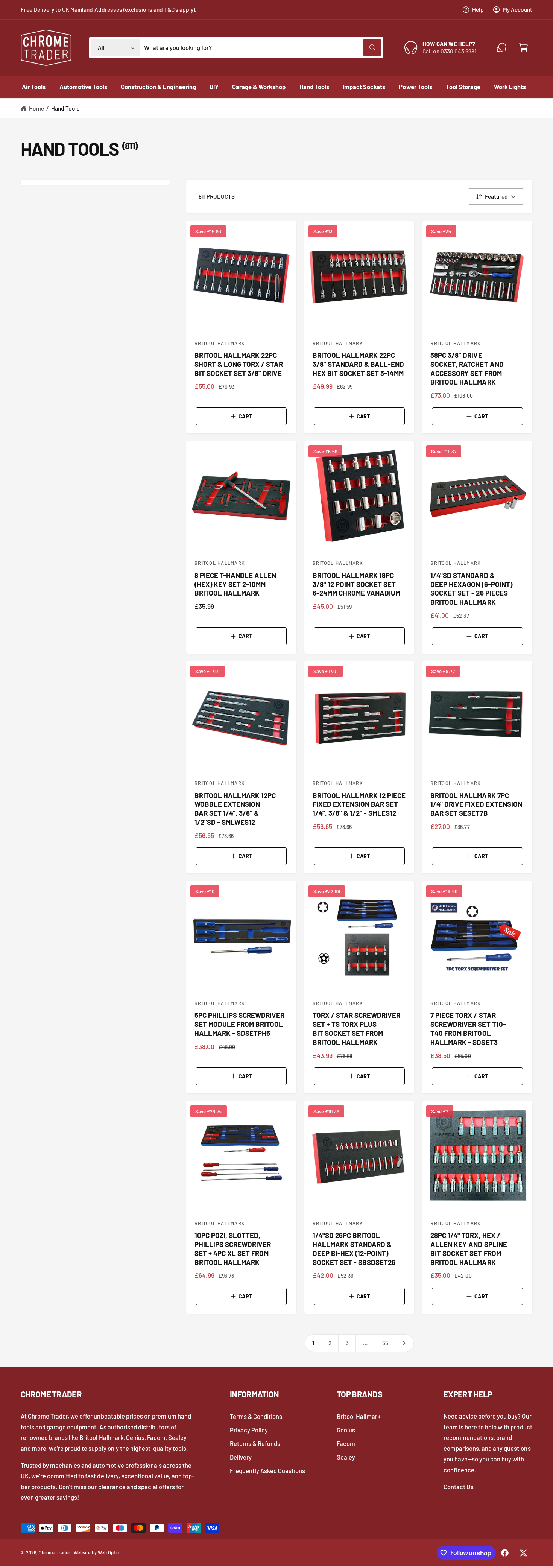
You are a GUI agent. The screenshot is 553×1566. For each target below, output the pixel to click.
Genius (346, 1430)
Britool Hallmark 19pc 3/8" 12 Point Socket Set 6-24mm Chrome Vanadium (356, 584)
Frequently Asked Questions (267, 1470)
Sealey (346, 1457)
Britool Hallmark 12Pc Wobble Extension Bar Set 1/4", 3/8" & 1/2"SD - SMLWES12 (235, 808)
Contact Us (459, 1486)
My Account (517, 9)
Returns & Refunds (255, 1443)
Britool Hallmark (358, 1416)
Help (478, 9)
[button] (523, 47)
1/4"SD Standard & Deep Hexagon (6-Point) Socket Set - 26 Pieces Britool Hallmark (471, 588)
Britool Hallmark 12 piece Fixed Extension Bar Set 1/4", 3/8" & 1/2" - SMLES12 (359, 804)
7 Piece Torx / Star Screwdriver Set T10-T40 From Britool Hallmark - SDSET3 (468, 1028)
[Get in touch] (501, 47)
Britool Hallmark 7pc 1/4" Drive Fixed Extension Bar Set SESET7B (476, 804)
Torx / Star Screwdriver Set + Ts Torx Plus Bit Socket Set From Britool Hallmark (356, 1028)
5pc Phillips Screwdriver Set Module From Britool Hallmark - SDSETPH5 (239, 1024)
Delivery (241, 1457)
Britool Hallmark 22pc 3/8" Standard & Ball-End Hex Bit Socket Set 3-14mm (358, 364)
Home (36, 108)
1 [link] (313, 1342)
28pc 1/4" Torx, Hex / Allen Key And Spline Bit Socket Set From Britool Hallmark (468, 1248)
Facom (346, 1443)
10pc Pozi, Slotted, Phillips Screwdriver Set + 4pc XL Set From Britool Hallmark (232, 1248)
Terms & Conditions (256, 1416)
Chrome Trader (54, 1552)
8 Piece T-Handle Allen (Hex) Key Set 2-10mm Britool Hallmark (235, 584)
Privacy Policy (249, 1430)
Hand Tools (65, 108)
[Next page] (404, 1343)
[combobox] (262, 47)
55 (385, 1342)
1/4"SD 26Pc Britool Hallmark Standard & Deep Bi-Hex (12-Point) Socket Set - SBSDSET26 (354, 1248)
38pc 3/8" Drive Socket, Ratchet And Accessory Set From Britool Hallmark (466, 368)
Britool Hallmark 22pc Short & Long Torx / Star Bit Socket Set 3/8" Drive (238, 364)
